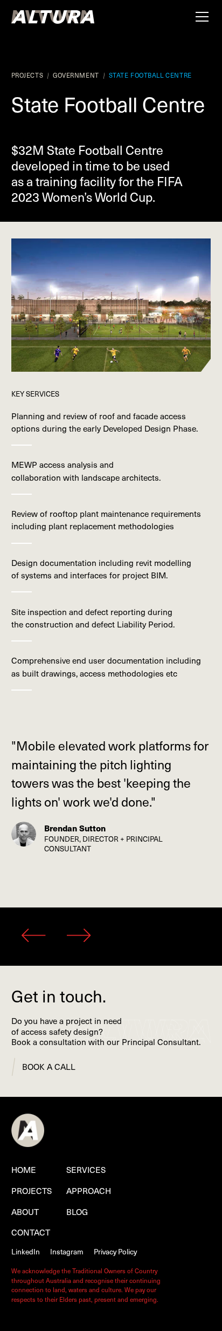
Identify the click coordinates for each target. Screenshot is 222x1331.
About (25, 1211)
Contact (30, 1232)
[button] (200, 17)
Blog (77, 1211)
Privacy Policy (115, 1251)
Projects (31, 1190)
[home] (52, 16)
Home (23, 1169)
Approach (88, 1190)
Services (86, 1169)
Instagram (67, 1251)
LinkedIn (25, 1251)
